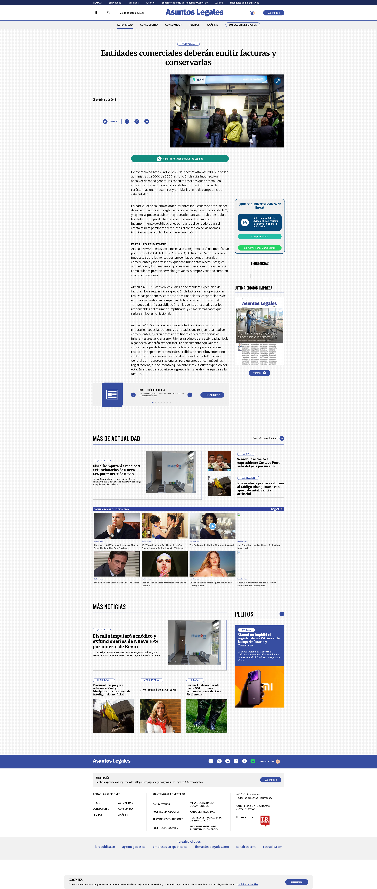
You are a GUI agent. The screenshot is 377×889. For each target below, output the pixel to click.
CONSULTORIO (149, 24)
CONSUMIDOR (173, 24)
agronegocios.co (133, 847)
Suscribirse (274, 12)
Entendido (296, 882)
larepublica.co (105, 847)
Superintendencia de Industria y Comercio (185, 2)
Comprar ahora (259, 236)
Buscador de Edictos (243, 24)
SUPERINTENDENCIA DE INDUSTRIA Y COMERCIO (204, 828)
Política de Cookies (248, 884)
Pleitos (244, 613)
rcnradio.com (272, 847)
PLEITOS (195, 24)
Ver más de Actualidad (265, 438)
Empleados (115, 2)
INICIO (96, 802)
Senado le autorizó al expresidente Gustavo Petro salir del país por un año (259, 462)
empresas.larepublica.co (170, 847)
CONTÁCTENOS (161, 804)
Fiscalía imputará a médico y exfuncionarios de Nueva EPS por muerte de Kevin (116, 470)
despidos (134, 2)
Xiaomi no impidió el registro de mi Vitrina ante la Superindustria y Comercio (259, 640)
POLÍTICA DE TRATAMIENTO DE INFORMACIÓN (206, 819)
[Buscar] (108, 13)
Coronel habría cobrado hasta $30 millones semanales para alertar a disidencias (203, 689)
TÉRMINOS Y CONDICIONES (168, 819)
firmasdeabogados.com (212, 847)
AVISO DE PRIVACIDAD (202, 811)
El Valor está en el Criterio (158, 689)
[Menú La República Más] (95, 13)
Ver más (257, 372)
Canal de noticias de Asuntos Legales (183, 158)
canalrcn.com (246, 847)
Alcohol (150, 2)
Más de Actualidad (116, 438)
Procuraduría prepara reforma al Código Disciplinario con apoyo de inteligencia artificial (260, 488)
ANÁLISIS (212, 24)
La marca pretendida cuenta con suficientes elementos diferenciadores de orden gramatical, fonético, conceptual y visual (259, 656)
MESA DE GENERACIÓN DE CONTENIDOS (202, 804)
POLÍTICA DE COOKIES (165, 827)
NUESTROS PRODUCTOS (166, 811)
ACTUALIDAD (125, 24)
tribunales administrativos (244, 2)
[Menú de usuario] (252, 12)
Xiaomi (219, 2)
